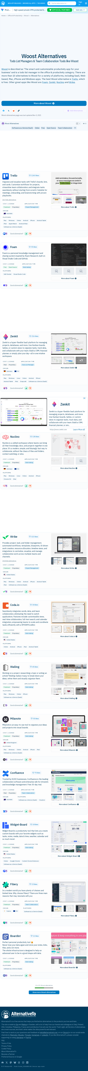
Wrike (72, 82)
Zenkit (52, 82)
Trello (75, 79)
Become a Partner (8, 1054)
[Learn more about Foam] (5, 247)
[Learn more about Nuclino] (5, 437)
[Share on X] (9, 111)
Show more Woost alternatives (44, 992)
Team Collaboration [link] (65, 128)
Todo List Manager (28, 365)
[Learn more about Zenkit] (5, 337)
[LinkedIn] (27, 1062)
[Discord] (2, 1062)
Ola (17, 1024)
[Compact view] (79, 123)
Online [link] (37, 128)
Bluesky (21, 1035)
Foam (45, 82)
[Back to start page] (3, 3)
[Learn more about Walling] (5, 667)
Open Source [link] (51, 128)
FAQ (2, 1040)
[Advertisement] (44, 34)
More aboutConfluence (67, 804)
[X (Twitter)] (7, 1062)
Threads (28, 1035)
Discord (66, 1032)
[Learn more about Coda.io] (5, 605)
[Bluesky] (15, 1062)
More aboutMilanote (67, 750)
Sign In (80, 3)
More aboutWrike (67, 568)
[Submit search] (49, 3)
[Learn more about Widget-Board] (5, 825)
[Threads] (19, 1062)
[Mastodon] (11, 1062)
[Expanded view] (77, 123)
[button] (69, 183)
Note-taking (26, 267)
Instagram (35, 1035)
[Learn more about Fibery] (5, 885)
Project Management (32, 207)
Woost (4, 69)
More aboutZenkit (68, 368)
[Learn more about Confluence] (5, 773)
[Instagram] (23, 1062)
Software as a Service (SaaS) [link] (22, 128)
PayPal (28, 1037)
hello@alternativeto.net (49, 1032)
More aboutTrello (67, 207)
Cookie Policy (6, 1049)
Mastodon (14, 1035)
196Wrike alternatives (9, 561)
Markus (24, 1024)
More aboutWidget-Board (68, 856)
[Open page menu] (86, 3)
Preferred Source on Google (11, 1057)
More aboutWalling (67, 698)
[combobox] (61, 3)
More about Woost (42, 103)
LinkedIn (45, 1035)
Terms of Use (6, 1043)
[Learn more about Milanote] (5, 719)
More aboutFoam (67, 278)
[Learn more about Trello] (5, 176)
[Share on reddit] (14, 111)
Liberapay (19, 1037)
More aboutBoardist (67, 967)
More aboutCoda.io (67, 636)
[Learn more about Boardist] (5, 937)
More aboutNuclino (67, 468)
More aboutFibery (67, 916)
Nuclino (60, 82)
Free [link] (43, 128)
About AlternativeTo (8, 1051)
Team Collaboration (28, 793)
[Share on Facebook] (3, 111)
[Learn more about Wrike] (5, 537)
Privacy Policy (6, 1046)
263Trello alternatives (9, 200)
